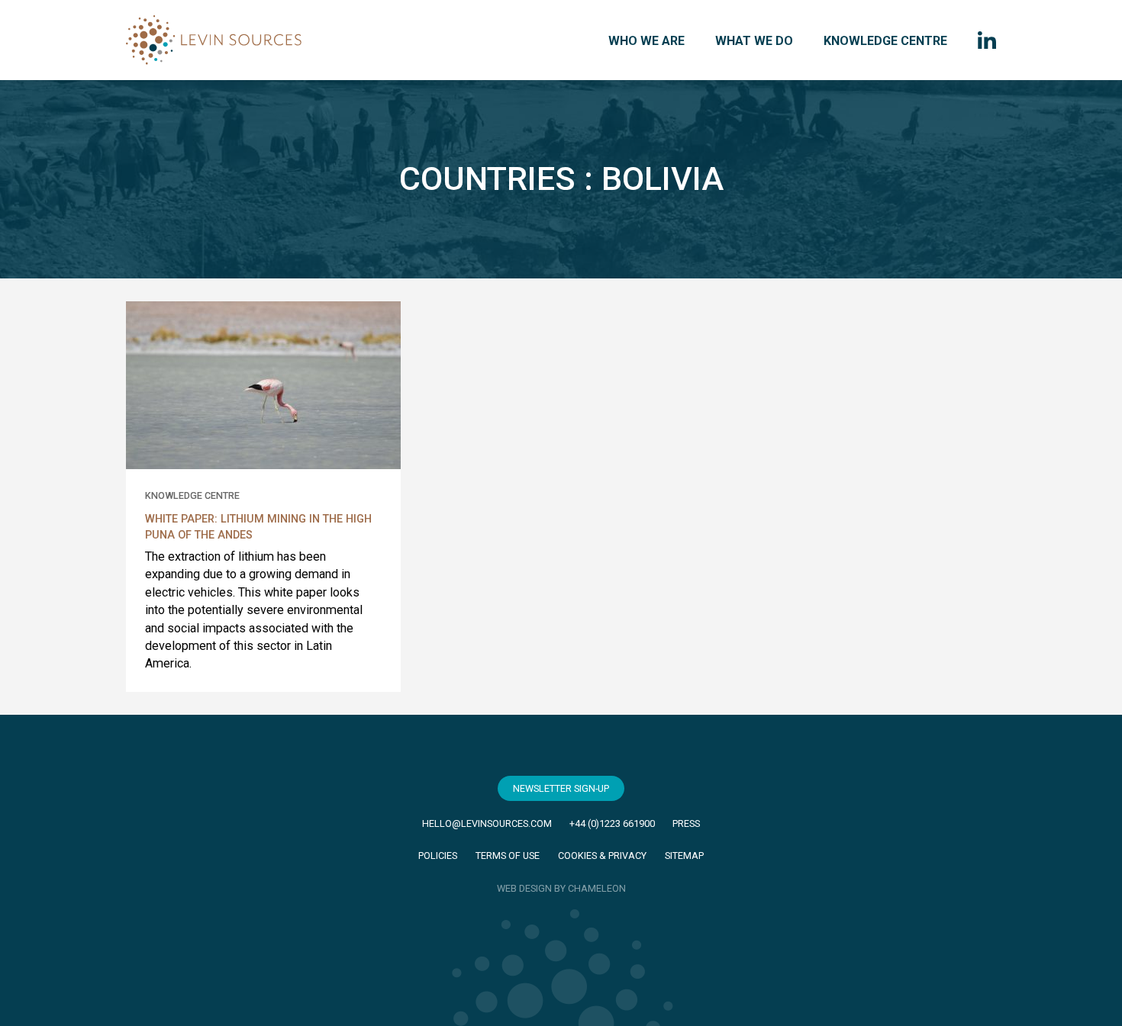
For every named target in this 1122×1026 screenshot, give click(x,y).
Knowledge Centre (885, 41)
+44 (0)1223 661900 (612, 823)
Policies (437, 855)
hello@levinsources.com (487, 823)
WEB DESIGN (524, 888)
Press (686, 823)
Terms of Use (508, 855)
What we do (754, 41)
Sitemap (684, 855)
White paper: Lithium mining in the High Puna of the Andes (258, 527)
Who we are (646, 41)
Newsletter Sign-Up (561, 788)
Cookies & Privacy (602, 855)
